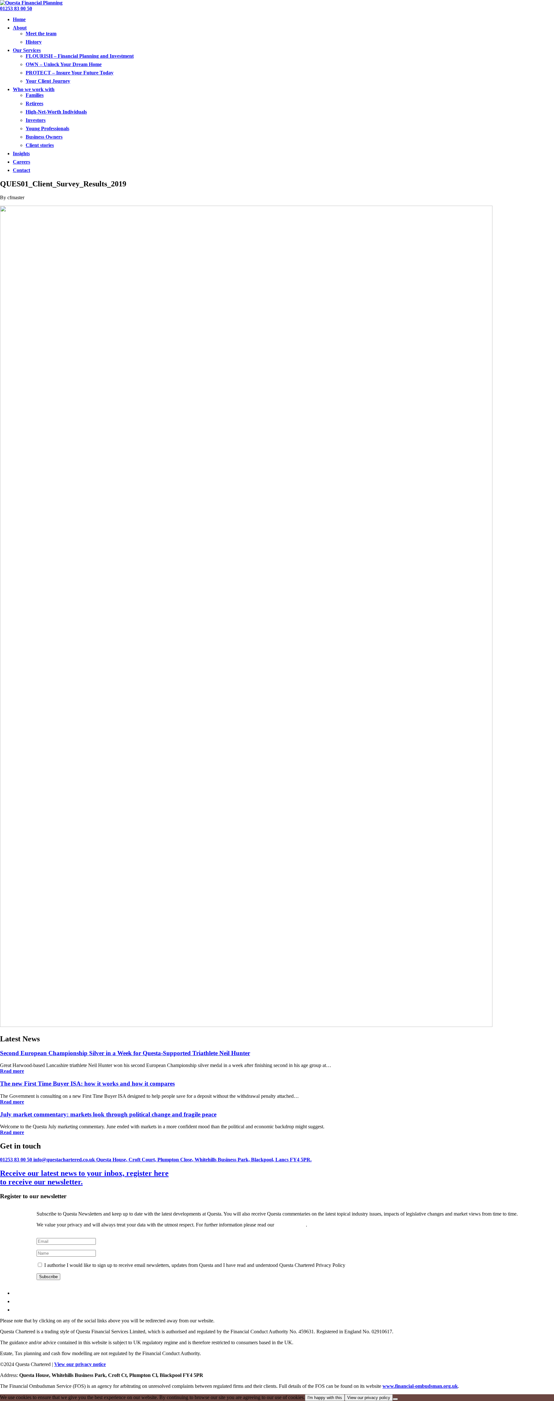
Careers (21, 162)
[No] (395, 1399)
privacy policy (290, 1224)
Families (35, 95)
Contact (21, 170)
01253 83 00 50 (16, 8)
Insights (21, 153)
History (34, 42)
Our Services (27, 50)
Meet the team (41, 33)
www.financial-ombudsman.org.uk (420, 1386)
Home (19, 19)
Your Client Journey (48, 81)
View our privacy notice (80, 1364)
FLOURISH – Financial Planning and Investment (80, 56)
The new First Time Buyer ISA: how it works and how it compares (87, 1083)
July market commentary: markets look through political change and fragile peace (108, 1114)
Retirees (34, 103)
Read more (12, 1071)
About (20, 27)
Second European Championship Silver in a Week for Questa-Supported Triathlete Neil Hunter (125, 1053)
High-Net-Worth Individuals (56, 112)
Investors (36, 120)
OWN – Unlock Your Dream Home (64, 64)
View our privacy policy (368, 1397)
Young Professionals (47, 128)
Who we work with (34, 89)
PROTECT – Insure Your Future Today (69, 72)
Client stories (40, 145)
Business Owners (44, 137)
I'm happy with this (324, 1397)
